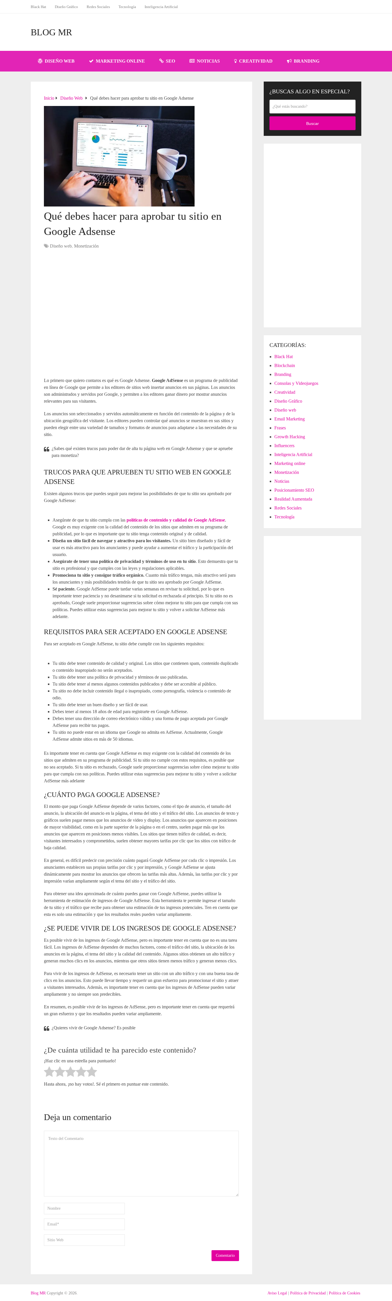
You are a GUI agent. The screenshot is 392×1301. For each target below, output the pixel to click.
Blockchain (284, 365)
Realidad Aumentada (293, 499)
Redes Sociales (98, 7)
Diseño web (59, 61)
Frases (280, 427)
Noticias (208, 61)
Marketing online (120, 61)
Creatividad (255, 61)
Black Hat (38, 7)
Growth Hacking (289, 436)
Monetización (86, 246)
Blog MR (51, 32)
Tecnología (127, 7)
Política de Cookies (344, 1293)
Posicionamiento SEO (294, 490)
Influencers (284, 445)
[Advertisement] (256, 32)
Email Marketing (289, 418)
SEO (170, 61)
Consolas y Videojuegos (296, 383)
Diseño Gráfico (66, 7)
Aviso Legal (277, 1293)
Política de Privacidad (308, 1293)
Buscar (312, 123)
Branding (306, 61)
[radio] (49, 1072)
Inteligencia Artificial (161, 7)
